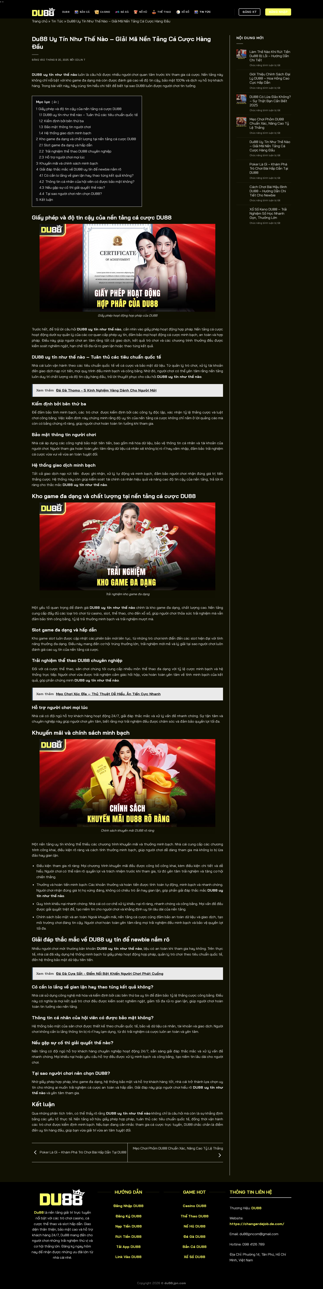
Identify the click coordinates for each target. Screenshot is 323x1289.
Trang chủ (39, 21)
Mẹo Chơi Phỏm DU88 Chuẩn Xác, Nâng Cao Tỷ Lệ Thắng (269, 123)
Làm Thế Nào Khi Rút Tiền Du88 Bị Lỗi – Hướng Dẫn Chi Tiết (270, 55)
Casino (105, 11)
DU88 (65, 11)
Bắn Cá (85, 11)
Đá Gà (125, 11)
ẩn (55, 102)
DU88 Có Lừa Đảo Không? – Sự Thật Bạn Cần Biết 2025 (270, 100)
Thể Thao (164, 11)
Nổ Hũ (143, 11)
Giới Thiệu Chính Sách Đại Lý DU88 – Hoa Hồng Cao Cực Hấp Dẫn (270, 78)
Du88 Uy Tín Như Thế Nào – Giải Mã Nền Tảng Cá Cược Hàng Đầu (270, 146)
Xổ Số (185, 11)
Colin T (80, 59)
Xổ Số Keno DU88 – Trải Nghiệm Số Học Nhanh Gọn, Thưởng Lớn (268, 213)
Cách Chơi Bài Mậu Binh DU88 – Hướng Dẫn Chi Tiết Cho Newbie (268, 191)
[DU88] (44, 11)
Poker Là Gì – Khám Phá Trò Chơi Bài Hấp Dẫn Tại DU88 (82, 1152)
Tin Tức (205, 11)
